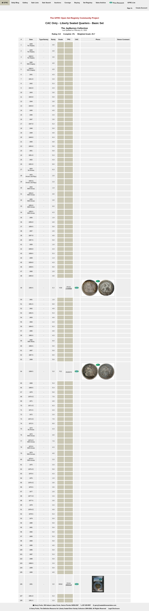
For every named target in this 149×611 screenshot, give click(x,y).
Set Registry (87, 2)
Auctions (57, 2)
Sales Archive (101, 2)
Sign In (129, 8)
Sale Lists (35, 2)
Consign (68, 2)
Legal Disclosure (114, 608)
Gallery (25, 2)
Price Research (118, 3)
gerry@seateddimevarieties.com (105, 605)
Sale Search (46, 2)
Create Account (141, 8)
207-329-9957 (86, 605)
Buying (77, 2)
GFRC (5, 2)
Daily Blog (15, 2)
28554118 (69, 585)
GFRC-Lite (131, 2)
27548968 (69, 288)
